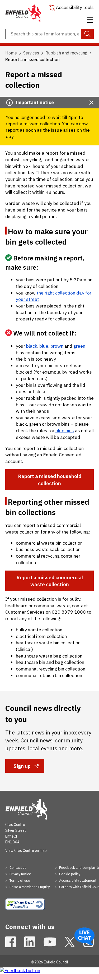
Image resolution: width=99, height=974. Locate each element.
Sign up (22, 767)
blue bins (64, 431)
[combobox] (49, 34)
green (79, 346)
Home (11, 53)
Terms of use (19, 880)
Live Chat (84, 936)
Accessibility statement (77, 880)
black (31, 346)
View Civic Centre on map (26, 850)
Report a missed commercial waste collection (49, 580)
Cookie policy (69, 874)
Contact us (17, 867)
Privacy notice (20, 874)
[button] (90, 19)
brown (56, 346)
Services (31, 53)
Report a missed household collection (49, 479)
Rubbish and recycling (66, 53)
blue (43, 346)
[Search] (87, 34)
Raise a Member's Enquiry (29, 887)
